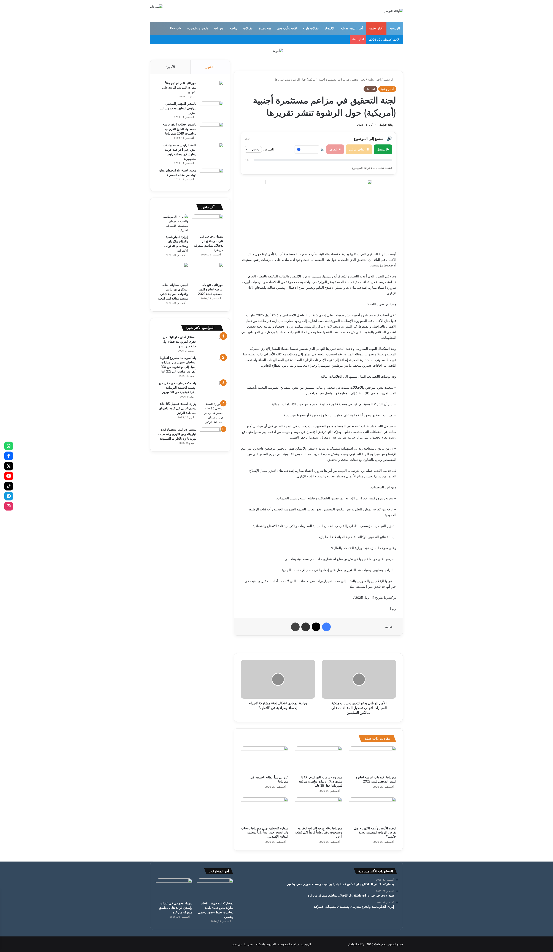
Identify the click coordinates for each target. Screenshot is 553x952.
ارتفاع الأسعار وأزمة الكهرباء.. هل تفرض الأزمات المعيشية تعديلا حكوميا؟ (375, 832)
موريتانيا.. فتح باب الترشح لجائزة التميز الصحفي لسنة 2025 (376, 779)
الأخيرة (170, 67)
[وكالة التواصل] (393, 11)
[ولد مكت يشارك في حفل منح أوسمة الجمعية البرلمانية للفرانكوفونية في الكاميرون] (211, 389)
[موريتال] (276, 50)
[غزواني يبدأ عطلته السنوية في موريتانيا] (264, 759)
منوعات (219, 28)
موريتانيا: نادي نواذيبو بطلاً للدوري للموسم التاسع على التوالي (179, 87)
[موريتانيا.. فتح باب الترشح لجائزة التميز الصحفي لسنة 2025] (372, 759)
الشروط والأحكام (266, 944)
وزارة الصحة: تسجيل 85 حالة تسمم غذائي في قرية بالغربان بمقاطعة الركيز (177, 408)
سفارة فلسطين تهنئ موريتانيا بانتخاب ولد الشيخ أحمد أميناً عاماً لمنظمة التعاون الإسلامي (264, 832)
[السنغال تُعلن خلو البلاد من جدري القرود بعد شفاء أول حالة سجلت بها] (211, 343)
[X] (8, 466)
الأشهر (210, 67)
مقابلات (248, 28)
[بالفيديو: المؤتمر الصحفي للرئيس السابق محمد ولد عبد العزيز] (211, 109)
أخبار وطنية (376, 28)
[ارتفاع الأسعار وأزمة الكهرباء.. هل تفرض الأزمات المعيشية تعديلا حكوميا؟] (372, 810)
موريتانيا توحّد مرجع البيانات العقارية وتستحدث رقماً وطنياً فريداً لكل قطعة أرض (318, 832)
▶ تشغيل (383, 149)
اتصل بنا (249, 944)
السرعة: (268, 149)
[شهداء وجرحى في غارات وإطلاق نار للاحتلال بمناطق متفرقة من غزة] (207, 223)
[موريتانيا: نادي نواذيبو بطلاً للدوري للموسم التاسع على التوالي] (211, 89)
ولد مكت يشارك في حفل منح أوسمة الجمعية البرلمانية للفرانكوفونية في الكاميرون (177, 387)
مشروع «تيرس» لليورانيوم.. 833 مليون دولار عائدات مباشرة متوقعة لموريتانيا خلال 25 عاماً (320, 781)
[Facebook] (8, 456)
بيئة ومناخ (265, 28)
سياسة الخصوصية (288, 944)
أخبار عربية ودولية (352, 28)
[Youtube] (8, 476)
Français (175, 28)
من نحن (237, 944)
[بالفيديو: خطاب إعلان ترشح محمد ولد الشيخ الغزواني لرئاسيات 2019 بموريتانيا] (211, 130)
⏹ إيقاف (335, 149)
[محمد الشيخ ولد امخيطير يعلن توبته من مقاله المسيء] (211, 176)
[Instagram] (8, 506)
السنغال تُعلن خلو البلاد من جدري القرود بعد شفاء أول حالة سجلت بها (179, 341)
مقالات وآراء (311, 28)
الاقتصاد (330, 28)
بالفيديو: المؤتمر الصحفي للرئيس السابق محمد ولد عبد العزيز (178, 108)
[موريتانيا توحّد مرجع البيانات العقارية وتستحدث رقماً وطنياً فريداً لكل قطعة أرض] (318, 810)
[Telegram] (8, 496)
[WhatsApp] (8, 446)
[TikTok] (8, 486)
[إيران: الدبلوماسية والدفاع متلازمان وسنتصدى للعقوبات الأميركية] (172, 223)
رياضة (233, 28)
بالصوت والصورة (197, 28)
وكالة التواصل (386, 124)
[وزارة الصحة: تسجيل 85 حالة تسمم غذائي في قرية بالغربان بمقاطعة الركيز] (211, 413)
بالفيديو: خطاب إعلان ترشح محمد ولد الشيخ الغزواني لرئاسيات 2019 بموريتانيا (179, 128)
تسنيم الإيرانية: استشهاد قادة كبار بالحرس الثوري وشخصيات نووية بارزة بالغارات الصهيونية (177, 434)
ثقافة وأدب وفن (287, 28)
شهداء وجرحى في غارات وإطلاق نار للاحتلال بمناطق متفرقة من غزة (175, 907)
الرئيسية (394, 28)
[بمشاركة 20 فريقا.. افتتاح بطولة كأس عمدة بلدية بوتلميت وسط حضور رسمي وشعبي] (215, 888)
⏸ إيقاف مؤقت (358, 149)
